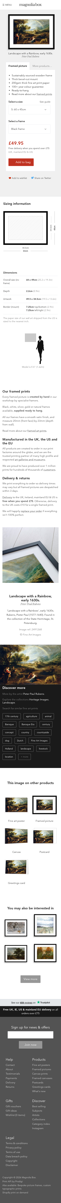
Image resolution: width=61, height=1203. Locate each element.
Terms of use (13, 1152)
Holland (9, 748)
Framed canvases (42, 1078)
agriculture (31, 716)
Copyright (11, 1160)
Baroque (9, 724)
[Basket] (56, 5)
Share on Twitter (42, 178)
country (25, 732)
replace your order (31, 511)
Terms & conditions (17, 1143)
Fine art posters (41, 1065)
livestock (43, 748)
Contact (10, 1065)
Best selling (39, 1106)
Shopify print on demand (15, 1192)
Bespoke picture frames (30, 1185)
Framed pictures (41, 1069)
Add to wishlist (19, 178)
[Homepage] (30, 5)
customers (49, 469)
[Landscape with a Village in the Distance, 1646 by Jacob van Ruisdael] (16, 953)
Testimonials (13, 1073)
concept (9, 732)
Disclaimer (12, 1165)
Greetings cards (41, 1087)
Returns (10, 1087)
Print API (6, 1181)
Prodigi (19, 1181)
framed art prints (36, 430)
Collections (38, 1119)
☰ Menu (7, 4)
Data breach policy (16, 1156)
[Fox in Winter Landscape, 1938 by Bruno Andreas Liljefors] (16, 927)
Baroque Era (28, 724)
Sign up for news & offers (30, 1027)
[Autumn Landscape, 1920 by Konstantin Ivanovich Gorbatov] (45, 953)
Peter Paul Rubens (30, 56)
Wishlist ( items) (15, 1115)
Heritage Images (38, 699)
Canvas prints (40, 1073)
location (9, 756)
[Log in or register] (50, 5)
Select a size (29, 101)
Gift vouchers (13, 1106)
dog (7, 740)
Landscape (8, 702)
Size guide (45, 101)
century (46, 724)
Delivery (7, 497)
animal (48, 716)
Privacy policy (13, 1147)
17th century (11, 716)
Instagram (38, 1128)
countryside (43, 732)
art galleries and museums (30, 459)
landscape (26, 748)
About (9, 1069)
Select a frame (16, 121)
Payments (11, 1078)
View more (30, 979)
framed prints (44, 94)
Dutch (20, 740)
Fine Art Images (39, 740)
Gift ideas (11, 1110)
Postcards (37, 1082)
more (25, 756)
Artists (35, 1115)
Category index (41, 1124)
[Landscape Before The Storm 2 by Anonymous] (45, 925)
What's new (39, 1091)
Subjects (37, 1110)
